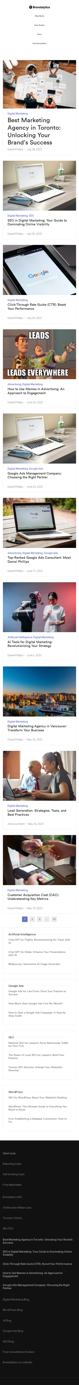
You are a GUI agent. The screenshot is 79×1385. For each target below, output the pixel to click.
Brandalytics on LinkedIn (17, 1362)
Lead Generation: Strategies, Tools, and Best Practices (37, 812)
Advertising (14, 384)
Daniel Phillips (15, 149)
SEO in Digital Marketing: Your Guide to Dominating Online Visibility (37, 222)
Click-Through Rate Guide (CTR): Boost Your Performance (37, 306)
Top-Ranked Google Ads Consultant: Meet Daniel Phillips (39, 559)
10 (54, 919)
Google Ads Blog (13, 1330)
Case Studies (40, 25)
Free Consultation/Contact (18, 1351)
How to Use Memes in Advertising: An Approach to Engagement (36, 391)
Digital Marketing (18, 113)
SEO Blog (8, 1341)
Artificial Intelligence (20, 637)
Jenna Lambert (16, 823)
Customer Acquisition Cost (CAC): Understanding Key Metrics (33, 897)
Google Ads (36, 468)
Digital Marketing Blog (16, 1299)
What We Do (39, 16)
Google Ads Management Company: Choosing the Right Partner (35, 475)
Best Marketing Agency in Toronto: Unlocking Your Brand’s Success (34, 131)
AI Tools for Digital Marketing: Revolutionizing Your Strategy (30, 644)
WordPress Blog (13, 1309)
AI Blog (7, 1320)
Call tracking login (14, 1174)
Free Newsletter (12, 1184)
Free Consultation (39, 43)
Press (39, 34)
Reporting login (12, 1163)
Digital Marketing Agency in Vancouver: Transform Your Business (37, 728)
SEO (31, 215)
